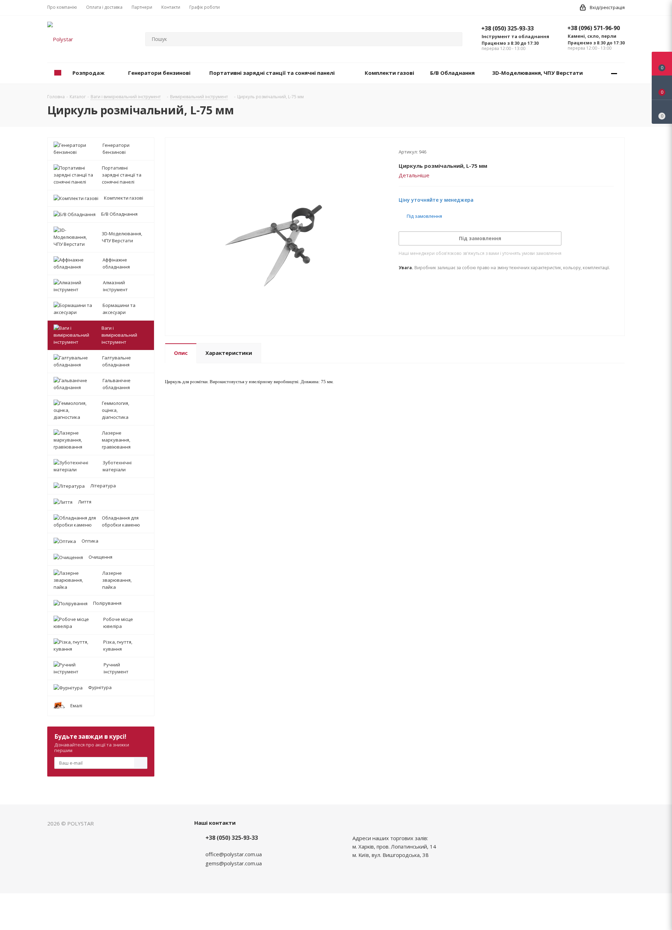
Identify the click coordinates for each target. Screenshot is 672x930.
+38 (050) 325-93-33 (507, 28)
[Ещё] (614, 73)
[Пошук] (454, 39)
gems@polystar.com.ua (233, 863)
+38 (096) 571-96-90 (593, 28)
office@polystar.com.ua (233, 854)
